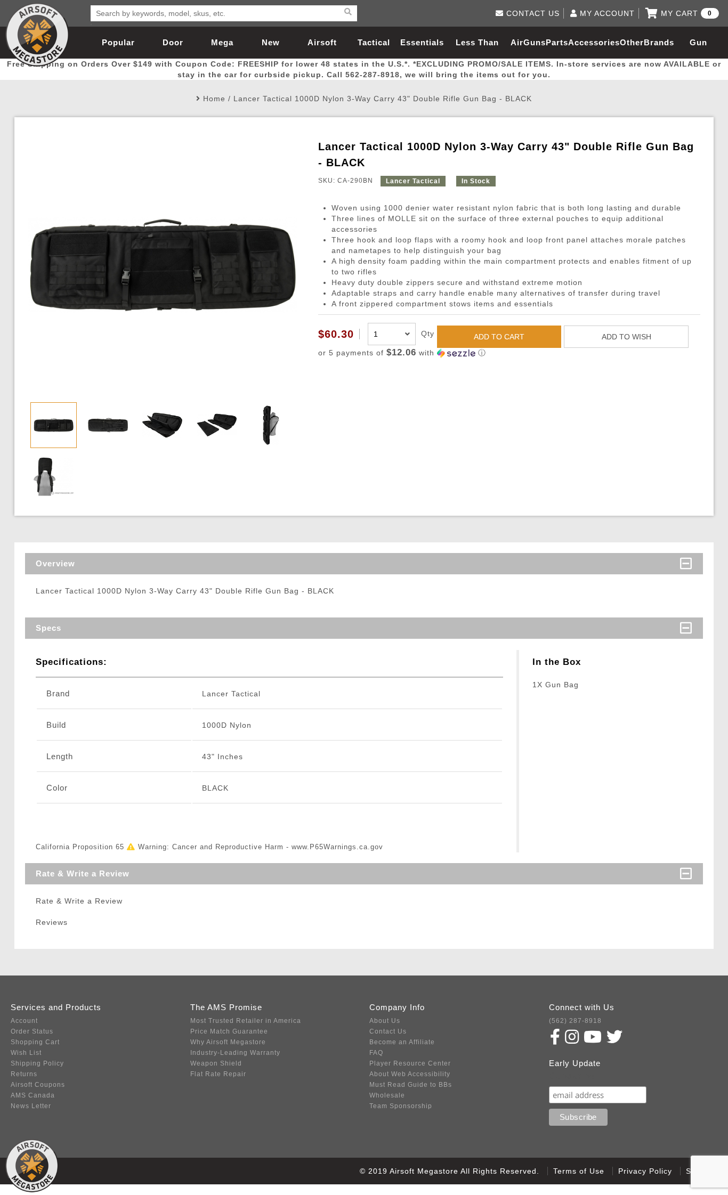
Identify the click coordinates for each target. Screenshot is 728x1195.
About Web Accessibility (409, 1074)
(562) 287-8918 (575, 1021)
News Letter (31, 1106)
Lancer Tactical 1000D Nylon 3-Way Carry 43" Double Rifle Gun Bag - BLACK (382, 98)
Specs (48, 627)
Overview (55, 563)
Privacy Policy (645, 1171)
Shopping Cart (35, 1042)
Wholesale (387, 1095)
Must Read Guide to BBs (410, 1084)
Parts (557, 42)
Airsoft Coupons (38, 1084)
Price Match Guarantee (229, 1031)
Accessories (594, 42)
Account (24, 1021)
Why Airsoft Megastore (228, 1042)
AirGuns (528, 42)
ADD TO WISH (626, 336)
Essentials (422, 42)
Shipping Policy (37, 1063)
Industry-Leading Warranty (235, 1052)
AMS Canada (33, 1095)
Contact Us (388, 1031)
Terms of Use (578, 1171)
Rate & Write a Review (83, 873)
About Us (384, 1021)
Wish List (26, 1052)
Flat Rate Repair (218, 1074)
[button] (509, 353)
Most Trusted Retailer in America (245, 1021)
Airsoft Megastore (37, 35)
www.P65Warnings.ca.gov (337, 847)
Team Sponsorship (400, 1106)
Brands (659, 42)
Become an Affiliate (402, 1042)
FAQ (376, 1052)
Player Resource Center (410, 1063)
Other (632, 42)
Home (214, 98)
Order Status (32, 1031)
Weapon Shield (216, 1063)
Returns (24, 1074)
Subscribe (572, 1075)
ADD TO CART (499, 336)
